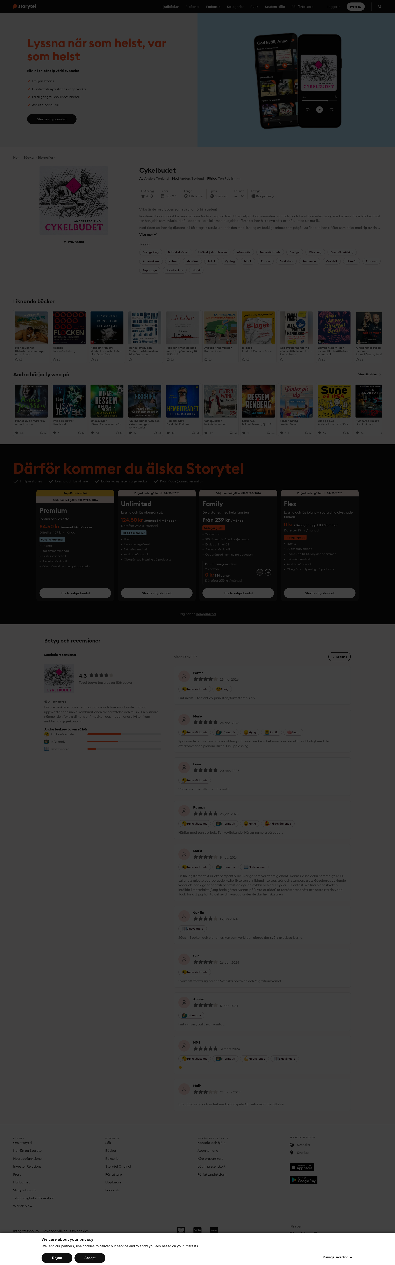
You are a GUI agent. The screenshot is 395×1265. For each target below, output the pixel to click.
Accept (89, 1258)
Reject (57, 1258)
